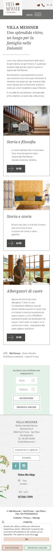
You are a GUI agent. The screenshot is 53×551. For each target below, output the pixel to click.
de (48, 4)
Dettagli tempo (25, 496)
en (51, 4)
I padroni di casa (32, 356)
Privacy (26, 518)
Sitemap (36, 518)
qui (36, 534)
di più (18, 168)
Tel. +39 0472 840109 (26, 438)
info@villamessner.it (26, 441)
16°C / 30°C (23, 491)
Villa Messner (15, 353)
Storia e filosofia (29, 353)
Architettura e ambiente (13, 356)
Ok (26, 539)
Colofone (17, 518)
